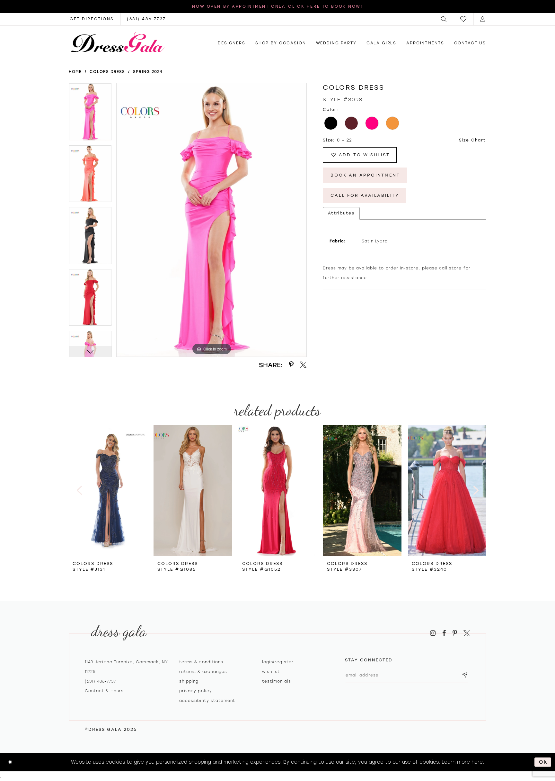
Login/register (278, 662)
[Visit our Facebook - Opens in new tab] (444, 633)
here (477, 762)
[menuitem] (444, 19)
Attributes (341, 213)
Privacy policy (195, 691)
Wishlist (271, 671)
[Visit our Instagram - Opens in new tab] (433, 633)
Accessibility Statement (207, 700)
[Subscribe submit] (464, 675)
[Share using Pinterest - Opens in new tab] (291, 365)
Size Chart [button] (472, 140)
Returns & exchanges (203, 671)
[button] (444, 19)
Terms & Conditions (201, 662)
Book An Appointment (365, 175)
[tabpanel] (90, 114)
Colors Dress (107, 71)
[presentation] (108, 490)
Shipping (188, 681)
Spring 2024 (148, 71)
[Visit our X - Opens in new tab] (466, 633)
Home (75, 71)
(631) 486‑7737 (100, 681)
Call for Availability (364, 195)
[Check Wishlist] (464, 19)
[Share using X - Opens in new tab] (303, 365)
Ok (543, 762)
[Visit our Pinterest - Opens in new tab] (454, 633)
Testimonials (276, 681)
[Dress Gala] (117, 42)
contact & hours (104, 691)
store (455, 268)
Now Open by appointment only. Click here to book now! (277, 6)
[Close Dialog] (10, 762)
